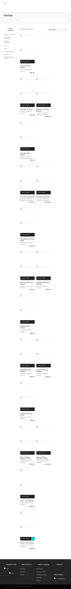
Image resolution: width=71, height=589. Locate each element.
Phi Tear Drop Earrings (43, 196)
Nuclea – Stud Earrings (27, 500)
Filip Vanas (7, 19)
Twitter (53, 569)
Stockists (22, 572)
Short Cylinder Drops (26, 109)
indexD (21, 586)
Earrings (22, 71)
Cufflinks (6, 54)
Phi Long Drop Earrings (27, 196)
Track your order (40, 572)
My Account (39, 569)
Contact (22, 574)
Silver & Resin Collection (8, 37)
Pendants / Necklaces (7, 42)
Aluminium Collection (26, 69)
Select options (25, 61)
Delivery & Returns (41, 574)
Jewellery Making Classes (9, 57)
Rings (5, 48)
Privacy (38, 580)
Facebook (57, 569)
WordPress (27, 586)
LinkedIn (61, 569)
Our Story (23, 569)
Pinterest (65, 569)
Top (64, 586)
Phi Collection (29, 200)
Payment (38, 577)
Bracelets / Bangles (9, 51)
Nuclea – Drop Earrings (27, 543)
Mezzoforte (45, 114)
